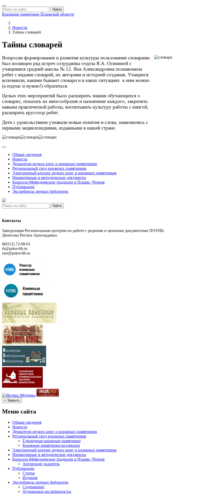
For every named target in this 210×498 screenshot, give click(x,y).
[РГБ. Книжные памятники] (29, 322)
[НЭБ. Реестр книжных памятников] (24, 279)
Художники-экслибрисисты (47, 491)
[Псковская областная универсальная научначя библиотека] (22, 386)
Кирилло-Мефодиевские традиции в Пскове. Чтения (58, 182)
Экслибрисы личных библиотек (40, 191)
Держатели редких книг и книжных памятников (54, 164)
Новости (19, 27)
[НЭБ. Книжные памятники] (26, 300)
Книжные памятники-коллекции (51, 445)
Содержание (33, 487)
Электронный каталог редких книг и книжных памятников (64, 173)
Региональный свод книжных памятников (49, 168)
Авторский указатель (41, 464)
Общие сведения (26, 154)
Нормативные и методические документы (49, 177)
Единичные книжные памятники (52, 441)
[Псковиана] (24, 365)
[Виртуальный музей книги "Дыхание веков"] (22, 343)
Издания (30, 477)
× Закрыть (12, 400)
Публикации (23, 187)
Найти (57, 9)
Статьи (29, 473)
